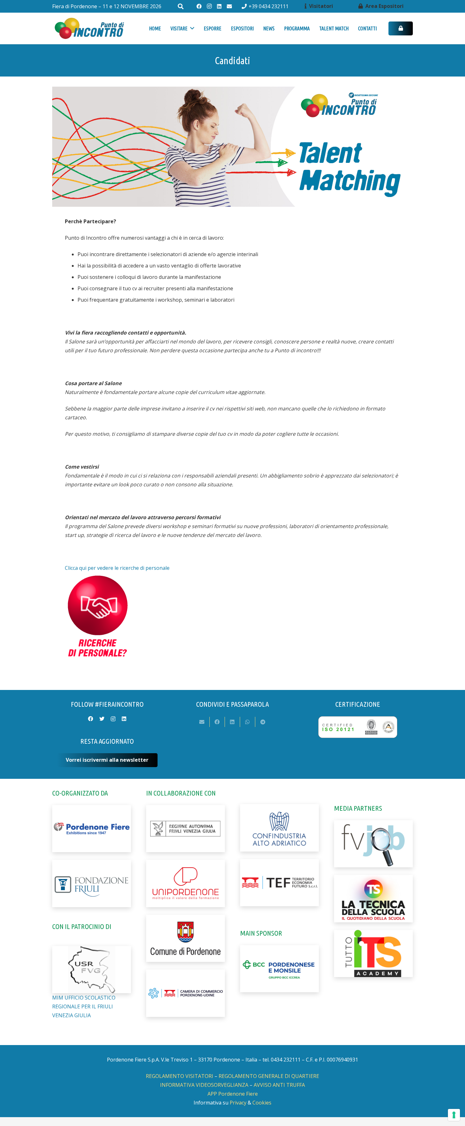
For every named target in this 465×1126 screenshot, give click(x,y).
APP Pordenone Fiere (233, 1093)
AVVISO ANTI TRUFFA (279, 1084)
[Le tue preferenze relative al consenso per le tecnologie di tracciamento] (454, 1115)
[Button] (400, 29)
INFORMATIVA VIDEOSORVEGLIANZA (204, 1084)
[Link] (89, 28)
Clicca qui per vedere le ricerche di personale (117, 567)
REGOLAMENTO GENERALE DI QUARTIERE (269, 1076)
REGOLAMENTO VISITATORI (179, 1076)
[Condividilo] (217, 722)
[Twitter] (101, 718)
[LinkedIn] (219, 6)
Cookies (261, 1102)
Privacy (238, 1102)
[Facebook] (199, 6)
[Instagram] (209, 6)
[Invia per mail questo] (202, 722)
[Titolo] (229, 6)
